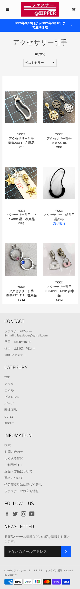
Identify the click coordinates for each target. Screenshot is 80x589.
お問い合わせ (13, 452)
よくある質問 (13, 458)
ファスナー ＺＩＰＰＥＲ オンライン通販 (38, 570)
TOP (7, 377)
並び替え (40, 54)
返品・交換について (18, 471)
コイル (9, 390)
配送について (13, 478)
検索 (7, 445)
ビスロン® (11, 397)
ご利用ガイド (13, 465)
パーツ (9, 403)
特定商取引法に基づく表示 (23, 485)
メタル (9, 384)
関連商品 (10, 410)
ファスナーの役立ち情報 (21, 491)
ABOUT (9, 423)
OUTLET (9, 417)
